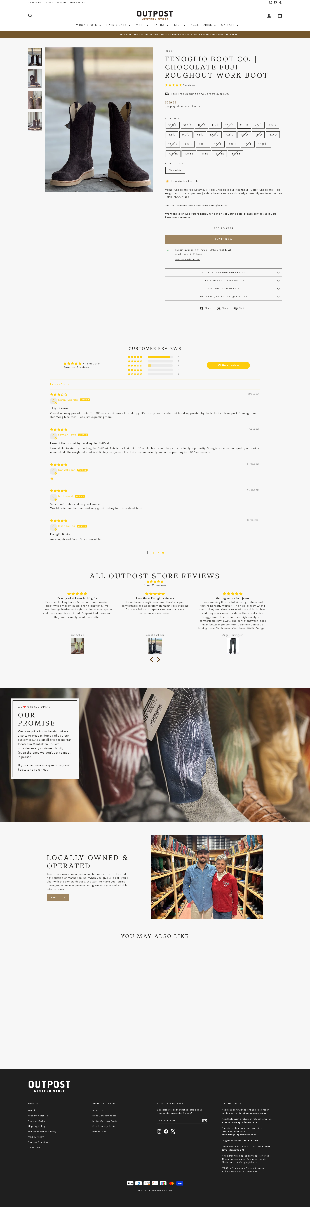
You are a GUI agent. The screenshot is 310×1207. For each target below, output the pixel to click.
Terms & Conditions (39, 1142)
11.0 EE (188, 153)
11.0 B (201, 125)
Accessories (202, 24)
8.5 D (171, 134)
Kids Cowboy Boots (103, 1126)
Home (168, 51)
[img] (58, 394)
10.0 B (172, 125)
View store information (187, 259)
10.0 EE (263, 144)
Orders (49, 2)
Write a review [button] (228, 365)
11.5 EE (204, 153)
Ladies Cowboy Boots (105, 1121)
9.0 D (186, 134)
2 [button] (153, 552)
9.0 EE (233, 144)
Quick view (58, 1035)
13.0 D (172, 144)
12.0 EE (219, 153)
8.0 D (272, 125)
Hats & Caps (117, 24)
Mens (141, 24)
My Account (34, 2)
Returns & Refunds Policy (42, 1131)
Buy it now (224, 239)
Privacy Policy (36, 1137)
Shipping (170, 106)
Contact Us (34, 1147)
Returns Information (224, 288)
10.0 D (214, 134)
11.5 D (258, 134)
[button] (174, 85)
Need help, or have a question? (223, 297)
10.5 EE (173, 153)
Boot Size (172, 118)
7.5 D (258, 125)
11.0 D (244, 134)
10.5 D (230, 134)
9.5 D (199, 134)
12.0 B (229, 125)
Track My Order (36, 1121)
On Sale (228, 24)
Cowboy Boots (85, 24)
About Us (58, 897)
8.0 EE (203, 144)
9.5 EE (248, 144)
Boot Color (174, 164)
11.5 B (215, 125)
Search (32, 1110)
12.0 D (273, 134)
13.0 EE (235, 153)
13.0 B (244, 125)
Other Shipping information (224, 280)
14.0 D (188, 144)
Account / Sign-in (38, 1115)
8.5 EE (218, 144)
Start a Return (77, 2)
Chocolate (175, 170)
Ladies (160, 24)
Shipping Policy (36, 1126)
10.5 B (187, 125)
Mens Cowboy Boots (104, 1115)
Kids (178, 24)
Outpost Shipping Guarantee (223, 272)
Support (61, 2)
